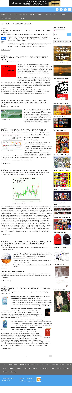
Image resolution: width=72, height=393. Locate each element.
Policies (42, 34)
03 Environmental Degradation (9, 172)
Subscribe (34, 368)
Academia (20, 172)
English (56, 30)
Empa (38, 71)
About (9, 14)
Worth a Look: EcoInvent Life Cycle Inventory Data (24, 58)
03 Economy (9, 132)
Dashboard (66, 368)
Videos (16, 18)
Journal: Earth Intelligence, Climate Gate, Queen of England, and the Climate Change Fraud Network (26, 244)
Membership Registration (9, 371)
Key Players (37, 34)
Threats (47, 34)
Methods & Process (24, 174)
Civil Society (16, 132)
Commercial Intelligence (26, 132)
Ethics (31, 34)
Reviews (62, 14)
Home (3, 14)
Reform (36, 174)
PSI (33, 69)
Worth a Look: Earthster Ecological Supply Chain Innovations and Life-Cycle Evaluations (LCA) (24, 103)
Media (16, 174)
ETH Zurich (48, 68)
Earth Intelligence (24, 34)
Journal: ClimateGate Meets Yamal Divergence (25, 171)
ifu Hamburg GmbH (36, 91)
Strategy (41, 174)
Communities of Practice (12, 34)
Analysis (3, 34)
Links (46, 14)
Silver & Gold (27, 368)
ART (19, 74)
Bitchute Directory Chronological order (29, 364)
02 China (3, 132)
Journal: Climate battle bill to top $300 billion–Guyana (26, 31)
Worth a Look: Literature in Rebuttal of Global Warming (25, 289)
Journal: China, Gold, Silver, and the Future (23, 130)
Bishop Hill (22, 274)
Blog (15, 14)
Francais (39, 14)
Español (32, 14)
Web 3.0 (23, 18)
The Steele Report (6, 18)
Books (47, 364)
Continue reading (5, 49)
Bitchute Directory (13, 364)
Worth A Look (15, 61)
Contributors (23, 14)
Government (47, 132)
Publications (53, 14)
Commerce (32, 172)
